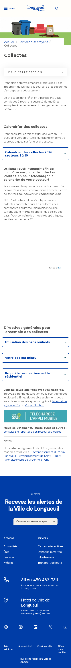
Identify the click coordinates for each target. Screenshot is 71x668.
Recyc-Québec (34, 405)
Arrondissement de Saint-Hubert (40, 456)
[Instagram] (21, 627)
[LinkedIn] (35, 627)
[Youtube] (65, 627)
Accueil (9, 42)
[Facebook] (6, 627)
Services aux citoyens (33, 42)
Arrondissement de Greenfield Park (26, 459)
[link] (9, 42)
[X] (50, 627)
